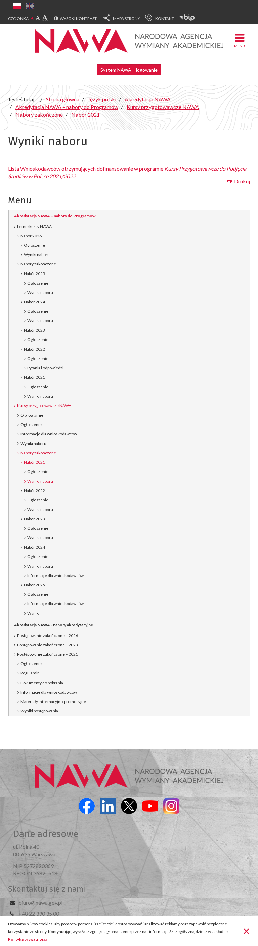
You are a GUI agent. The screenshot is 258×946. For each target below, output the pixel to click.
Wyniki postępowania (39, 710)
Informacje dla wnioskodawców (48, 433)
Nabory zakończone (38, 264)
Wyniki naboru (37, 254)
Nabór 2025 (34, 273)
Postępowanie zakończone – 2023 (47, 644)
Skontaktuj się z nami (47, 889)
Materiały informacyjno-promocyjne (53, 701)
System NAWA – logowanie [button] (129, 70)
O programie (31, 415)
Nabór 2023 (34, 330)
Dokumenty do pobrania (41, 682)
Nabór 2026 (31, 235)
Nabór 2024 (34, 301)
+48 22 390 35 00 (38, 913)
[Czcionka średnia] (37, 18)
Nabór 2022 (34, 349)
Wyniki (33, 613)
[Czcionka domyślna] (32, 18)
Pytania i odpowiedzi (45, 367)
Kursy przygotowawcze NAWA (44, 405)
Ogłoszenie (34, 245)
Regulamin (30, 672)
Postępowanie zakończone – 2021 (47, 654)
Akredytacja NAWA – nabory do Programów (54, 215)
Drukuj (241, 181)
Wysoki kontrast (78, 18)
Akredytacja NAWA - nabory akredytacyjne (53, 624)
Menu (239, 46)
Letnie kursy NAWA (34, 226)
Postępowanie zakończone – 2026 (47, 635)
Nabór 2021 (34, 377)
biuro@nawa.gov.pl (40, 902)
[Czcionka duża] (45, 17)
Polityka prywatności (27, 939)
